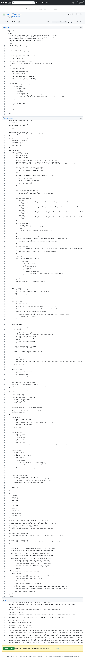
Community (40, 656)
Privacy (25, 656)
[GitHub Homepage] (7, 657)
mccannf (9, 14)
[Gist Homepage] (6, 3)
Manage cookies (57, 656)
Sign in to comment (55, 648)
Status (34, 656)
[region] (42, 72)
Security (30, 656)
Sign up (80, 3)
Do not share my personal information (70, 656)
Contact (50, 656)
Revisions (16, 22)
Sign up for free (9, 648)
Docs (45, 656)
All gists (38, 2)
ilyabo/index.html (16, 16)
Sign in (74, 3)
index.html (18, 14)
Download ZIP (78, 21)
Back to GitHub (46, 2)
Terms (20, 656)
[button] (68, 22)
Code (6, 22)
